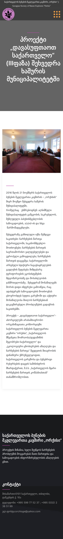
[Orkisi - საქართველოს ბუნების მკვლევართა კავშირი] (8, 13)
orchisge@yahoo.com (27, 511)
